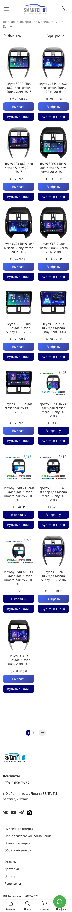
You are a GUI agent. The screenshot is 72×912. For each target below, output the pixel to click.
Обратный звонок (18, 850)
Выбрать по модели (35, 21)
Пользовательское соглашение (28, 836)
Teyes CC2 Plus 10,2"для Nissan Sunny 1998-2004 (53, 328)
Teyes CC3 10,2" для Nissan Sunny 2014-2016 (18, 167)
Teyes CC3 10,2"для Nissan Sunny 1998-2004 (19, 408)
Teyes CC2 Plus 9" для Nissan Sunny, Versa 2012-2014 (18, 248)
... (57, 21)
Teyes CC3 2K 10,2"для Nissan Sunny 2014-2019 (18, 660)
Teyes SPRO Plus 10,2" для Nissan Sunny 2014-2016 (18, 87)
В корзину (53, 430)
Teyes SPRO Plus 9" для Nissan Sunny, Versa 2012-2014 (53, 167)
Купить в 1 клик (18, 116)
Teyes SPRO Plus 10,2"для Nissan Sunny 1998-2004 (19, 328)
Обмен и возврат (17, 843)
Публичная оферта (19, 828)
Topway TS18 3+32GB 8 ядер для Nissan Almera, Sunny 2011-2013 (53, 494)
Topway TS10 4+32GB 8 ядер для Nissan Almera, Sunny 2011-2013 (18, 578)
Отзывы (11, 861)
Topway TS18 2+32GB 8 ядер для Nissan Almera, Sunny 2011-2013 (18, 494)
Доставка (12, 869)
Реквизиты (13, 883)
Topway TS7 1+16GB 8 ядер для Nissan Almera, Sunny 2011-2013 (53, 410)
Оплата (10, 876)
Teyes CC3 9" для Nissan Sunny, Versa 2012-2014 (53, 248)
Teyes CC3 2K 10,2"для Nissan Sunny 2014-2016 (53, 576)
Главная (9, 21)
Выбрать (18, 106)
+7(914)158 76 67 (16, 782)
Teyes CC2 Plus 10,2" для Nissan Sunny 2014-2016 (53, 87)
